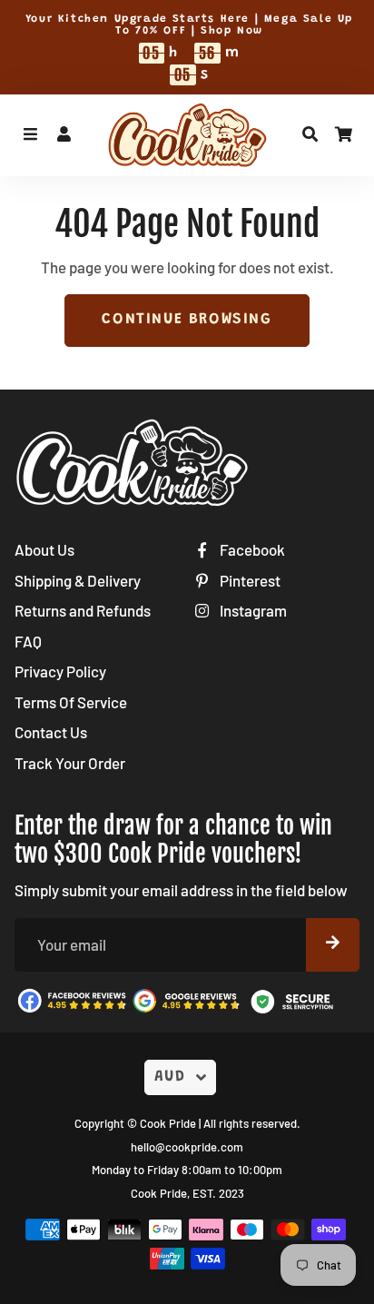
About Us (44, 549)
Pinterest (248, 580)
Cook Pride (168, 1123)
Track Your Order (70, 763)
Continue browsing (186, 320)
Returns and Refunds (83, 610)
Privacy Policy (60, 671)
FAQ (28, 641)
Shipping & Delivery (78, 580)
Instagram (252, 610)
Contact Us (51, 732)
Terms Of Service (71, 702)
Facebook (251, 549)
